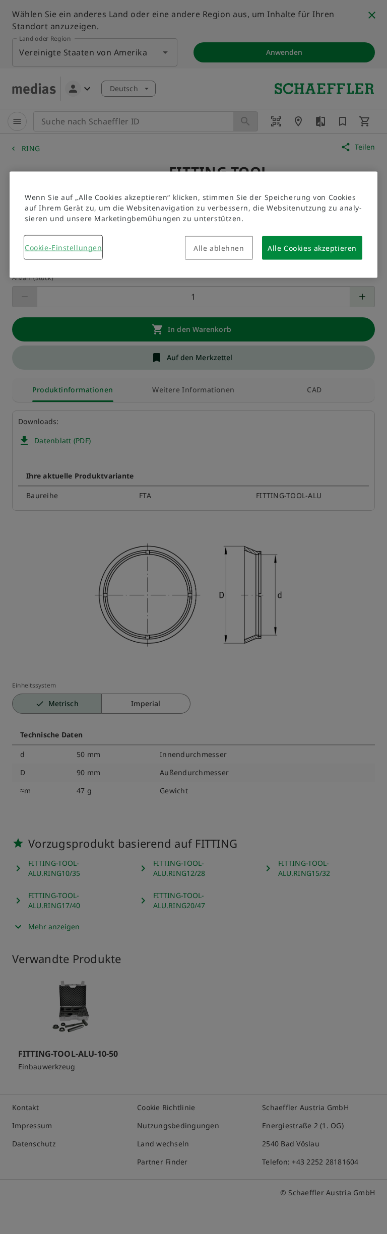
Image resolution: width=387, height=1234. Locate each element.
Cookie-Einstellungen (63, 247)
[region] (193, 224)
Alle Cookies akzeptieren (312, 247)
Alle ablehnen (219, 247)
